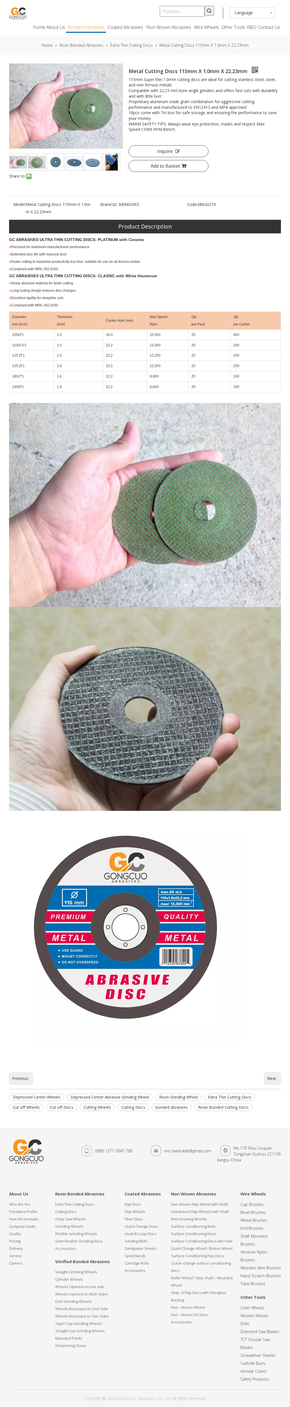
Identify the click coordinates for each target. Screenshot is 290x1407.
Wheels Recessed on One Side (81, 1308)
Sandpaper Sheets (140, 1248)
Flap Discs (133, 1204)
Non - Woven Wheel (188, 1307)
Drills (244, 1323)
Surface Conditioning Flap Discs (197, 1255)
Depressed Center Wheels (36, 1097)
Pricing (14, 1241)
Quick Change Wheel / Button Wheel (202, 1248)
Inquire (164, 151)
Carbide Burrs (253, 1363)
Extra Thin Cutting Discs (229, 1097)
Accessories (65, 1248)
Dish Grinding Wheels (73, 1301)
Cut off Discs (61, 1107)
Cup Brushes (252, 1204)
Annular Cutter (253, 1371)
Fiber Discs (134, 1218)
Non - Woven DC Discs (189, 1314)
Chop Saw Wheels (70, 1218)
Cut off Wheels (26, 1107)
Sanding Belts (136, 1241)
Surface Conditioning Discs (193, 1233)
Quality (15, 1233)
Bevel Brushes (253, 1212)
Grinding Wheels (69, 1226)
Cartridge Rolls (137, 1263)
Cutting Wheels (97, 1107)
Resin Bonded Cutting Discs (223, 1107)
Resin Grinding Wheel (178, 1097)
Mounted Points (68, 1338)
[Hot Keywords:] (209, 11)
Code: (192, 204)
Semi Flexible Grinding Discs (78, 1241)
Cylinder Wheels (69, 1279)
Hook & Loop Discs (140, 1233)
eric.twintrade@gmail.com (187, 1151)
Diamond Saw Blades (260, 1331)
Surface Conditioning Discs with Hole (202, 1241)
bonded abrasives (171, 1107)
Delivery (16, 1248)
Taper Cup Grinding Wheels (78, 1323)
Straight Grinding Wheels (76, 1271)
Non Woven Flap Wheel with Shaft (199, 1204)
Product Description (145, 226)
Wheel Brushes (253, 1220)
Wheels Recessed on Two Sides (82, 1316)
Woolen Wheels (254, 1315)
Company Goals (22, 1226)
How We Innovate (24, 1218)
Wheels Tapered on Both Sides (81, 1294)
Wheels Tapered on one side (79, 1286)
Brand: (106, 204)
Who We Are (19, 1204)
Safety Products (254, 1379)
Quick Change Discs (141, 1226)
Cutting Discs (133, 1107)
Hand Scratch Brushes (260, 1275)
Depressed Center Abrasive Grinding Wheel (110, 1097)
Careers (15, 1263)
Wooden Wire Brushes (260, 1267)
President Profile (23, 1211)
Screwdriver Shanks (258, 1355)
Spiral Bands (135, 1255)
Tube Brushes (252, 1283)
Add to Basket (165, 166)
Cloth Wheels (252, 1307)
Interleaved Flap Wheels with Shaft (200, 1211)
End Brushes (251, 1228)
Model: (19, 204)
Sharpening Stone (70, 1345)
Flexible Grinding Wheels (76, 1233)
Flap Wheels (135, 1211)
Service (15, 1255)
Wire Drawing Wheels (189, 1218)
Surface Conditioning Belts (193, 1226)
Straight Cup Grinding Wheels (80, 1330)
